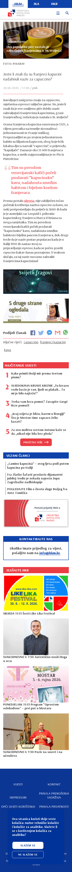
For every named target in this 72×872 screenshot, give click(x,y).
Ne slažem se (27, 854)
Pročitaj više (33, 442)
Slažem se (27, 845)
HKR (54, 3)
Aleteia (29, 201)
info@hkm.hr (49, 553)
